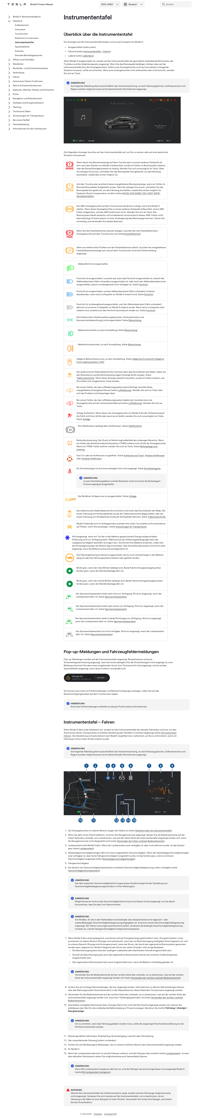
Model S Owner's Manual (41, 4)
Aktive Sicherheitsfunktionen (27, 85)
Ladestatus (87, 56)
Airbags (86, 419)
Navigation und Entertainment (27, 98)
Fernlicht (143, 284)
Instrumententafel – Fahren (96, 51)
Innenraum (20, 29)
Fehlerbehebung (21, 124)
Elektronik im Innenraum (27, 38)
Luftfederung (124, 390)
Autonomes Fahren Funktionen (28, 81)
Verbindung (18, 72)
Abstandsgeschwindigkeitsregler (118, 859)
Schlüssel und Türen (134, 455)
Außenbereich (22, 25)
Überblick (17, 21)
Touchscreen (21, 34)
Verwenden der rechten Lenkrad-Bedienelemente (155, 978)
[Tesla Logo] (16, 4)
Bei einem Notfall (21, 120)
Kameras (19, 51)
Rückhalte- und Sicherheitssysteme (30, 68)
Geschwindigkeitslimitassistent (83, 870)
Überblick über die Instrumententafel (153, 830)
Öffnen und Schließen (23, 59)
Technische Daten (22, 111)
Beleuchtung (135, 320)
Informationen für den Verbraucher (30, 128)
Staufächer (18, 64)
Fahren (16, 77)
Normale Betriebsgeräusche (28, 55)
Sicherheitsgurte (152, 468)
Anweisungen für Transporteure (131, 526)
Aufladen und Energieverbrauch (28, 103)
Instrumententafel (24, 42)
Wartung (17, 107)
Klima (15, 94)
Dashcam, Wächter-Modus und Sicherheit (33, 90)
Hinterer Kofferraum (155, 455)
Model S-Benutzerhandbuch (27, 16)
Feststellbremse (132, 234)
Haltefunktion (135, 426)
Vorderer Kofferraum (91, 458)
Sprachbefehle (22, 46)
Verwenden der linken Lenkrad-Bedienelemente (140, 841)
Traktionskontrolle (85, 378)
